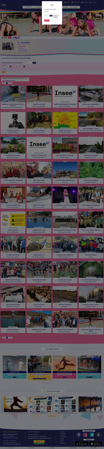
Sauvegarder (47, 20)
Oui (46, 15)
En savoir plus (46, 11)
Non (50, 15)
